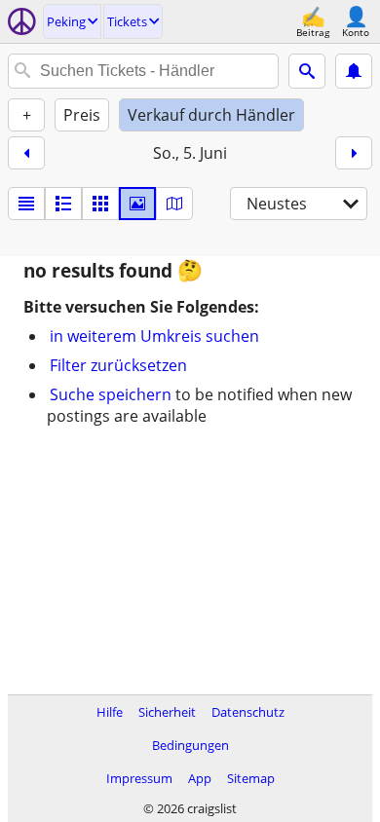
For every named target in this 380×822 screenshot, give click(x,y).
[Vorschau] (63, 203)
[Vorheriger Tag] (26, 152)
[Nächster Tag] (353, 152)
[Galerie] (137, 203)
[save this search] (353, 71)
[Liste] (26, 203)
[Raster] (100, 203)
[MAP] (174, 203)
